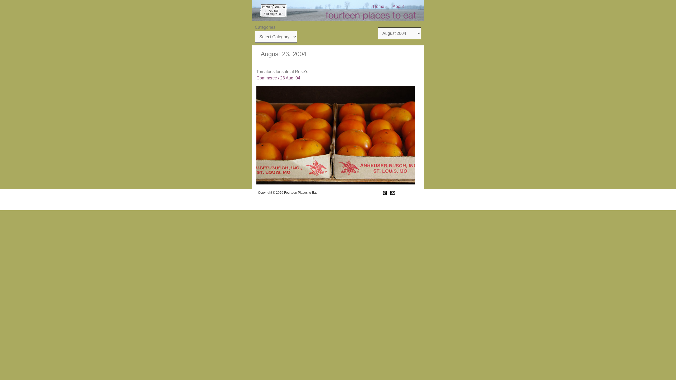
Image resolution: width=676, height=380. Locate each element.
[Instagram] (384, 193)
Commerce (266, 78)
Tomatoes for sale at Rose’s (282, 71)
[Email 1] (392, 193)
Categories (265, 27)
